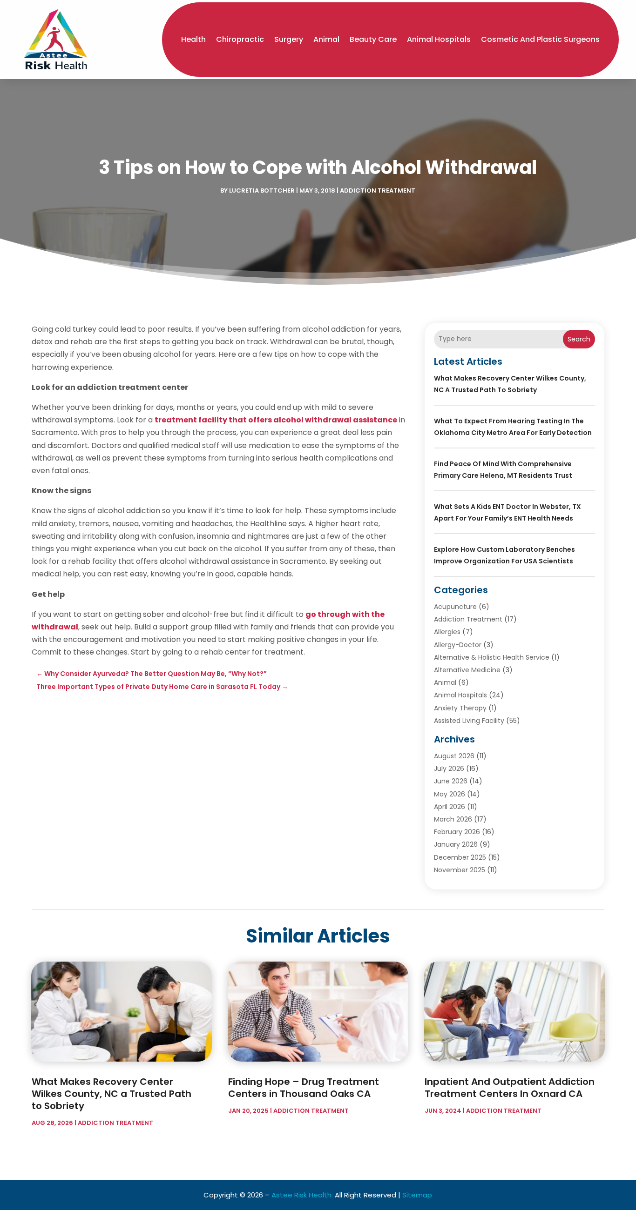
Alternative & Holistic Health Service (491, 657)
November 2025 (459, 870)
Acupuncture (455, 606)
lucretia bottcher (262, 190)
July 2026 (449, 768)
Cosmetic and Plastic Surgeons (540, 39)
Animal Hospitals (439, 39)
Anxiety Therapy (460, 708)
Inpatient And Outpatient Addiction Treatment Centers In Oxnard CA (510, 1087)
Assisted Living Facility (469, 720)
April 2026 (449, 806)
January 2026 (456, 844)
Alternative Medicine (467, 670)
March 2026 (453, 819)
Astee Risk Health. (302, 1195)
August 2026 (454, 756)
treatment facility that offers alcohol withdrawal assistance (276, 419)
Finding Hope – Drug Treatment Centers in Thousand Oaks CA (303, 1087)
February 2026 (457, 831)
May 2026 (449, 794)
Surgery (288, 39)
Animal (326, 39)
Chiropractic (240, 39)
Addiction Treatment (377, 190)
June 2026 (450, 781)
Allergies (447, 631)
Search (579, 339)
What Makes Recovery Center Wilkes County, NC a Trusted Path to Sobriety (111, 1093)
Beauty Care (373, 39)
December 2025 (460, 857)
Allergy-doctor (457, 644)
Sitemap (417, 1195)
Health (193, 39)
